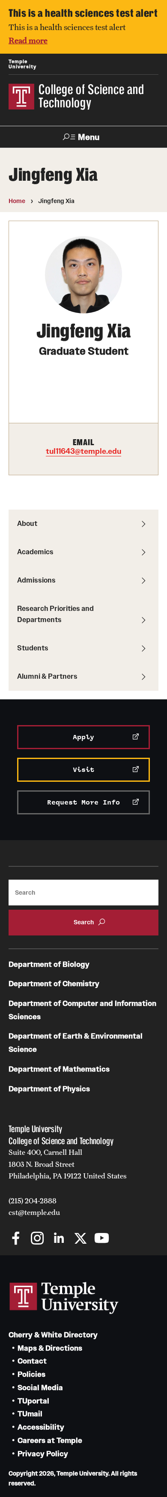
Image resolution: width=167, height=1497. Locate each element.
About (27, 523)
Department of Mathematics (59, 1069)
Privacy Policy (43, 1453)
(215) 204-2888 (33, 1200)
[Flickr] (123, 1239)
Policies (31, 1374)
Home (17, 201)
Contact (32, 1361)
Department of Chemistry (54, 983)
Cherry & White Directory (53, 1334)
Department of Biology (49, 964)
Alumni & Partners (47, 676)
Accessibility (41, 1427)
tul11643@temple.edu (83, 451)
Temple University (22, 64)
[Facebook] (16, 1239)
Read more (28, 40)
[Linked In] (58, 1239)
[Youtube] (101, 1239)
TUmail (30, 1413)
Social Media (40, 1387)
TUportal (33, 1401)
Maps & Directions (50, 1348)
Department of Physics (49, 1088)
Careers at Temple (50, 1440)
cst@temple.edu (34, 1212)
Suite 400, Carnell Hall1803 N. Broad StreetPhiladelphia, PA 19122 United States (68, 1164)
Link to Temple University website (64, 1298)
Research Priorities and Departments (55, 614)
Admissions (36, 580)
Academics (35, 551)
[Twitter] (80, 1239)
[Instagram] (37, 1239)
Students (32, 648)
